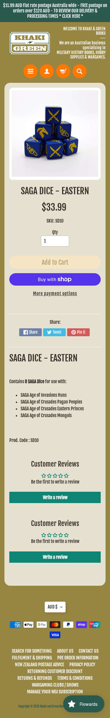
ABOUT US (65, 651)
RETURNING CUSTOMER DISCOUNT (55, 671)
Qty (55, 232)
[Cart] (63, 71)
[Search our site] (79, 71)
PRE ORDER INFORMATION (77, 658)
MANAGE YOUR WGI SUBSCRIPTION (55, 692)
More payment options (55, 293)
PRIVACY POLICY (82, 664)
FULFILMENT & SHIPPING (32, 658)
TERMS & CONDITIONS (75, 678)
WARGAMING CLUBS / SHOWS (55, 685)
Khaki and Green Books (53, 706)
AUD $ (53, 607)
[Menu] (30, 71)
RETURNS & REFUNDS (34, 678)
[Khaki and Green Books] (30, 43)
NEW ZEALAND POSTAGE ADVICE (39, 664)
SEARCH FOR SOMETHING (32, 651)
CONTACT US (88, 651)
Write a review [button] (55, 497)
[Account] (47, 71)
